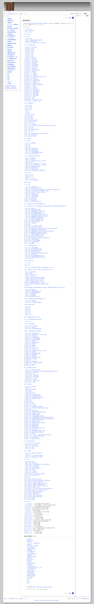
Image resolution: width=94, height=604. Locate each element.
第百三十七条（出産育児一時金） (32, 347)
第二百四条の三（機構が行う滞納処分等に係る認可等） (37, 483)
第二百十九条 (28, 529)
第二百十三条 (28, 515)
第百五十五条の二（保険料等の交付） (33, 394)
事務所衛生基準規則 (11, 68)
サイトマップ (81, 13)
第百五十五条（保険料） (31, 393)
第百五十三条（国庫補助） (31, 389)
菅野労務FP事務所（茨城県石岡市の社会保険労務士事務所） (40, 587)
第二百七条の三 (29, 505)
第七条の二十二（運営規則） (32, 74)
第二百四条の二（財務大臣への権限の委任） (35, 481)
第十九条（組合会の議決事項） (32, 120)
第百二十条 (28, 312)
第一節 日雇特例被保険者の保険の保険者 (32, 319)
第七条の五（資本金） (30, 51)
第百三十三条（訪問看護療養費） (32, 342)
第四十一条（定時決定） (31, 159)
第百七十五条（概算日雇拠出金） (32, 425)
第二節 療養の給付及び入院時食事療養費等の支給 (34, 203)
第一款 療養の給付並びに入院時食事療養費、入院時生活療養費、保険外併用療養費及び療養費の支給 (45, 206)
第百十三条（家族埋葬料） (31, 295)
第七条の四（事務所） (30, 49)
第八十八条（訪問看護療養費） (32, 247)
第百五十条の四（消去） (31, 373)
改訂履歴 (9, 83)
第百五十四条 (28, 390)
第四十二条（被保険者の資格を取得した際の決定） (36, 160)
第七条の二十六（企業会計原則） (32, 79)
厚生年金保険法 (10, 47)
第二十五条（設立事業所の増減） (32, 129)
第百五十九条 (28, 399)
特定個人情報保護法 (11, 66)
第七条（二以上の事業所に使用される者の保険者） (36, 42)
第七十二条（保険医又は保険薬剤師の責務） (35, 220)
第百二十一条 (28, 313)
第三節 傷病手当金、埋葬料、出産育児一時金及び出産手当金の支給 (38, 269)
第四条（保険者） (29, 38)
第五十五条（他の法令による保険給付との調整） (36, 192)
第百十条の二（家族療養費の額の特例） (34, 291)
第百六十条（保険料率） (31, 403)
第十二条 (27, 110)
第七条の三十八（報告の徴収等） (32, 95)
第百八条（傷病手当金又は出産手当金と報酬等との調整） (37, 283)
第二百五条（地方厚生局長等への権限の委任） (35, 491)
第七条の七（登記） (30, 53)
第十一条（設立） (29, 109)
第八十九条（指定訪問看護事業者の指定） (34, 249)
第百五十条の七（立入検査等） (32, 377)
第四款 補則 (27, 265)
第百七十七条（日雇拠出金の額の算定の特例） (35, 428)
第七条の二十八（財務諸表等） (32, 82)
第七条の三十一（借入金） (31, 86)
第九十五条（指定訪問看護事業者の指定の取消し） (36, 257)
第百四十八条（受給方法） (31, 364)
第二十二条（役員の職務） (31, 124)
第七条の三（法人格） (30, 48)
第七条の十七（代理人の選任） (32, 67)
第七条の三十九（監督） (31, 96)
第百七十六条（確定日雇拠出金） (32, 426)
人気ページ (9, 81)
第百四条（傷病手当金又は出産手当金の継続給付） (36, 278)
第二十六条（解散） (30, 130)
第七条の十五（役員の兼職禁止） (32, 64)
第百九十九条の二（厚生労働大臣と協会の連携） (36, 473)
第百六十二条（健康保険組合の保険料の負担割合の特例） (37, 407)
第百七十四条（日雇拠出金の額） (32, 424)
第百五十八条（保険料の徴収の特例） (33, 398)
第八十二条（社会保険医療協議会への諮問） (35, 235)
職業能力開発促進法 (11, 53)
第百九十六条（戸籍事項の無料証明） (33, 468)
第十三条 (27, 112)
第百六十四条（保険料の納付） (32, 410)
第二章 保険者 (27, 34)
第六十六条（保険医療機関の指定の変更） (34, 212)
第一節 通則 (27, 36)
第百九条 (27, 285)
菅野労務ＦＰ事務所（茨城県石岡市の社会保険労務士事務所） (47, 600)
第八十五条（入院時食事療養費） (32, 239)
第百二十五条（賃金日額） (31, 327)
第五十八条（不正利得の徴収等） (32, 196)
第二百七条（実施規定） (31, 499)
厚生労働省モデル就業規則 (12, 28)
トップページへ (30, 585)
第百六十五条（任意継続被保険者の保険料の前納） (36, 411)
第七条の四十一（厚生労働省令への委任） (34, 99)
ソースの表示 (8, 13)
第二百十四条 (28, 521)
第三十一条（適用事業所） (31, 142)
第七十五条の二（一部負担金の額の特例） (34, 225)
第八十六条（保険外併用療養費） (32, 241)
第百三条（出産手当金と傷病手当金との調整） (35, 277)
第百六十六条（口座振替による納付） (33, 413)
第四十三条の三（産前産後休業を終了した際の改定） (36, 164)
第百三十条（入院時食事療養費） (32, 337)
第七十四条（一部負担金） (31, 223)
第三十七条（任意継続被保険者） (32, 151)
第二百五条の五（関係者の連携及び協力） (34, 496)
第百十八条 (28, 309)
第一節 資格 (27, 140)
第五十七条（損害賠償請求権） (32, 194)
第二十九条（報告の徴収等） (32, 134)
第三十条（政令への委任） (31, 136)
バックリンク (24, 13)
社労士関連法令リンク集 (12, 56)
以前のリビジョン (16, 13)
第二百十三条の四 (29, 519)
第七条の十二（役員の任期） (32, 60)
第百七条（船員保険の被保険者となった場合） (35, 282)
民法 (8, 73)
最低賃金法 (9, 26)
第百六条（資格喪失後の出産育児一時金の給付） (36, 281)
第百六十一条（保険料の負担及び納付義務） (35, 406)
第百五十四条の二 (29, 391)
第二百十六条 (28, 523)
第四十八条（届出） (30, 174)
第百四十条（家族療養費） (31, 351)
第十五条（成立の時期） (31, 114)
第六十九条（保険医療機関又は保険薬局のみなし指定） (37, 216)
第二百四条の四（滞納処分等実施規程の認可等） (36, 484)
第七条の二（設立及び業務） (32, 47)
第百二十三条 (28, 321)
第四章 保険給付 (27, 182)
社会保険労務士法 (11, 54)
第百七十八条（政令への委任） (32, 429)
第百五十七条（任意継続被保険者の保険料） (35, 397)
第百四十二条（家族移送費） (32, 354)
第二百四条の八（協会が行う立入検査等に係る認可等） (37, 489)
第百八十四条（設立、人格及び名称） (33, 443)
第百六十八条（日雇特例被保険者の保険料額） (35, 416)
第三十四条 (28, 146)
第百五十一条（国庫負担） (31, 386)
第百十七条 (28, 308)
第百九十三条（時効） (30, 461)
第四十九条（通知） (30, 176)
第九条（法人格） (29, 106)
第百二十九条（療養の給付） (32, 335)
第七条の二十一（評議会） (31, 72)
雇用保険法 (9, 41)
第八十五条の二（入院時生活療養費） (33, 240)
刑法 (8, 79)
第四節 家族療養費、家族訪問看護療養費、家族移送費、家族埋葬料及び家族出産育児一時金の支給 (44, 287)
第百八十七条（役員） (30, 447)
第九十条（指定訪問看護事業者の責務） (34, 250)
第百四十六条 (28, 360)
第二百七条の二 (29, 503)
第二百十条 (28, 510)
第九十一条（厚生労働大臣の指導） (33, 251)
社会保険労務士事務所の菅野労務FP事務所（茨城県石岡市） (37, 23)
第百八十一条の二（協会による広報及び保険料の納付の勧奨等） (39, 434)
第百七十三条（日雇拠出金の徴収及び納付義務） (36, 422)
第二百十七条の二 (29, 526)
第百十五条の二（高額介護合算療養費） (34, 302)
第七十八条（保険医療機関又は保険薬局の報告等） (36, 229)
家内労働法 (29, 564)
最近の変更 (74, 13)
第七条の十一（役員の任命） (32, 59)
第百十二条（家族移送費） (31, 293)
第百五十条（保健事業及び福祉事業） (33, 369)
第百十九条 (28, 310)
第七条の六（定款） (30, 52)
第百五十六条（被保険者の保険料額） (33, 395)
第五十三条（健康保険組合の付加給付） (34, 188)
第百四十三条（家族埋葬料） (32, 356)
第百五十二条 (28, 387)
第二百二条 (28, 477)
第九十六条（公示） (30, 258)
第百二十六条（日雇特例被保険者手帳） (34, 328)
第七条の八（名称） (30, 55)
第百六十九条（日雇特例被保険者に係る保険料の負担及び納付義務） (40, 417)
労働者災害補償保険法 (11, 39)
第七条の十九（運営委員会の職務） (33, 70)
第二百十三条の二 (29, 517)
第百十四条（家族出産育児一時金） (33, 296)
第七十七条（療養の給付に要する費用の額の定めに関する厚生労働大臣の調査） (42, 228)
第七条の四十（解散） (30, 98)
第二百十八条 (28, 527)
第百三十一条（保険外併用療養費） (33, 339)
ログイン (88, 13)
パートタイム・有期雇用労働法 (33, 543)
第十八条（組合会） (30, 118)
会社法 (8, 77)
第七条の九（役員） (30, 56)
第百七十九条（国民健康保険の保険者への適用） (36, 430)
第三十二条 (28, 144)
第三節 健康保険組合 (28, 103)
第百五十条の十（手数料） (31, 381)
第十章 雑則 (26, 459)
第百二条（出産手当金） (31, 275)
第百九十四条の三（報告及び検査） (33, 465)
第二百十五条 (28, 522)
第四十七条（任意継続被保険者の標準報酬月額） (36, 170)
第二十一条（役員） (30, 122)
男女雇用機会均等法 (11, 35)
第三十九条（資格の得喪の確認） (32, 153)
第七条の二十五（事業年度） (32, 78)
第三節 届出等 (27, 172)
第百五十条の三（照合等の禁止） (32, 372)
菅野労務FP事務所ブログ (11, 85)
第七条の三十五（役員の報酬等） (32, 91)
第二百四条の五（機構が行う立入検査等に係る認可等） (37, 485)
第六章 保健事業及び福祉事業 (30, 367)
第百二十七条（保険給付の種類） (32, 333)
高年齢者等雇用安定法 (11, 32)
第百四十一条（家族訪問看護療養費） (33, 353)
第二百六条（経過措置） (31, 497)
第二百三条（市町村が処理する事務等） (34, 479)
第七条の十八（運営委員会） (32, 68)
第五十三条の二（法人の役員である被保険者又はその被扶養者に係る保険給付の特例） (43, 189)
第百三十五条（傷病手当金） (32, 345)
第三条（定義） (29, 31)
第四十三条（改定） (30, 162)
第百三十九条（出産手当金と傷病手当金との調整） (36, 350)
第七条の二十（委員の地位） (32, 71)
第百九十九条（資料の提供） (32, 472)
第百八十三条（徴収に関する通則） (33, 438)
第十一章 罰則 (27, 501)
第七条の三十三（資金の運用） (32, 88)
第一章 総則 (26, 27)
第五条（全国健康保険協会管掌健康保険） (34, 40)
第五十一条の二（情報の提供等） (32, 180)
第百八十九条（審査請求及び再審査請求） (34, 453)
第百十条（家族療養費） (31, 289)
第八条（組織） (29, 105)
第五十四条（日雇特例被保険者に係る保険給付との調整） (37, 190)
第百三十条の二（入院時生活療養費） (33, 338)
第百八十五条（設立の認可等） (32, 444)
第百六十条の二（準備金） (31, 405)
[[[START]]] (9, 10)
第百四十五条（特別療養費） (32, 358)
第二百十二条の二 (29, 514)
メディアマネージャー (77, 598)
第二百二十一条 (29, 531)
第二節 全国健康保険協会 (29, 44)
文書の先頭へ (87, 598)
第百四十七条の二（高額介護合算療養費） (34, 362)
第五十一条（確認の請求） (31, 178)
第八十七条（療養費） (30, 243)
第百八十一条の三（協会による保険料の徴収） (35, 436)
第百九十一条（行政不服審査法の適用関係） (35, 455)
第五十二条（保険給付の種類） (32, 186)
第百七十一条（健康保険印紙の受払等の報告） (35, 420)
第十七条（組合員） (30, 117)
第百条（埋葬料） (29, 273)
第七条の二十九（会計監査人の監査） (33, 83)
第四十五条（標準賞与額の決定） (32, 167)
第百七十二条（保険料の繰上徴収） (33, 421)
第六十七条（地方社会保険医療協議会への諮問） (36, 213)
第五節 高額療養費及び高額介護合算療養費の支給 (34, 298)
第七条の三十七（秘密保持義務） (32, 94)
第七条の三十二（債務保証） (32, 87)
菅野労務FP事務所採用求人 (11, 88)
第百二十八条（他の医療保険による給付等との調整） (36, 334)
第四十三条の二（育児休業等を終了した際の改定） (36, 163)
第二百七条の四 (29, 506)
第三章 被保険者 (27, 138)
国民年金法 (9, 49)
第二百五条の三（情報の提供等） (32, 493)
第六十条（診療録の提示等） (32, 198)
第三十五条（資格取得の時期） (32, 148)
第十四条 (27, 113)
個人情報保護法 (10, 64)
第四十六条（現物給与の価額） (32, 168)
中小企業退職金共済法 (11, 58)
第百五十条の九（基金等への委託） (33, 380)
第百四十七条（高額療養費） (32, 361)
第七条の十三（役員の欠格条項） (32, 61)
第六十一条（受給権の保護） (32, 200)
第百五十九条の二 (29, 401)
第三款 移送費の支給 (28, 260)
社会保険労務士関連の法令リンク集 (34, 567)
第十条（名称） (29, 108)
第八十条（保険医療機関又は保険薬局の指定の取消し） (37, 232)
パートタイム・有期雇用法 (12, 24)
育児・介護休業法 (11, 30)
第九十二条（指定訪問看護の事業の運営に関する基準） (37, 253)
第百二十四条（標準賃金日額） (32, 326)
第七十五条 (28, 224)
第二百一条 (28, 476)
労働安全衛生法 (10, 20)
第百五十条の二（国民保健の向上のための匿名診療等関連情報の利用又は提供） (42, 371)
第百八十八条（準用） (30, 448)
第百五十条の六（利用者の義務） (32, 376)
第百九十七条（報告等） (31, 469)
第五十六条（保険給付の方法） (32, 193)
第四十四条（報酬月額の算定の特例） (33, 166)
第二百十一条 (28, 511)
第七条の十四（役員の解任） (32, 63)
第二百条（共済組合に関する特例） (33, 475)
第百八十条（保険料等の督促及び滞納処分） (35, 432)
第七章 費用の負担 (28, 384)
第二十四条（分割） (30, 128)
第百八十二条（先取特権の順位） (32, 437)
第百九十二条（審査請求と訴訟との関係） (34, 457)
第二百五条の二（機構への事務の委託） (34, 492)
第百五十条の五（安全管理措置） (32, 375)
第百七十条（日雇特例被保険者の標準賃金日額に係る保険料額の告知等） (40, 418)
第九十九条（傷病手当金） (31, 271)
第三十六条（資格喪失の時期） (32, 149)
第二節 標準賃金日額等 (29, 323)
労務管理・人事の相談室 (11, 87)
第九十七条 (28, 262)
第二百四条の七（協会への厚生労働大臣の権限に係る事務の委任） (39, 488)
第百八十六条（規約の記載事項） (32, 445)
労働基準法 (9, 18)
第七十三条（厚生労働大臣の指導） (33, 221)
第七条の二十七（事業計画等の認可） (33, 80)
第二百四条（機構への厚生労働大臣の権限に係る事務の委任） (38, 480)
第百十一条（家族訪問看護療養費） (33, 292)
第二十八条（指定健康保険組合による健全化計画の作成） (37, 133)
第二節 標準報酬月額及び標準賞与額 (32, 155)
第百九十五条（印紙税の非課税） (32, 467)
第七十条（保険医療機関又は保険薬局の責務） (35, 217)
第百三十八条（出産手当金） (32, 349)
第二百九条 (28, 509)
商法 (8, 75)
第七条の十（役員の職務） (31, 57)
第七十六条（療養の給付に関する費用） (34, 227)
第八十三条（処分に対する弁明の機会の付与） (35, 236)
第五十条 (27, 177)
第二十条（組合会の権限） (31, 121)
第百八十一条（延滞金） (31, 433)
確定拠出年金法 (10, 60)
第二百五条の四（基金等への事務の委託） (34, 495)
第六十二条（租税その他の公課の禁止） (34, 201)
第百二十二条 (28, 314)
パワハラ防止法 (10, 37)
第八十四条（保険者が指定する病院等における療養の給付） (38, 237)
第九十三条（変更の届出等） (32, 254)
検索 (87, 15)
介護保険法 (9, 51)
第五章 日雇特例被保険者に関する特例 (32, 317)
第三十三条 (28, 145)
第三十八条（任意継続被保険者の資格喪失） (35, 152)
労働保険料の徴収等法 (11, 43)
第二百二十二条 (29, 533)
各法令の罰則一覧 (11, 70)
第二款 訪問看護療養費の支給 (30, 245)
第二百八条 (28, 507)
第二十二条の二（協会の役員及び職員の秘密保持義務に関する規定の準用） (41, 125)
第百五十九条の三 (29, 402)
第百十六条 (28, 306)
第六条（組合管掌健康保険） (32, 41)
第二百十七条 (28, 525)
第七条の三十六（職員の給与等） (32, 92)
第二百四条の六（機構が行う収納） (33, 487)
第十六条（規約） (29, 116)
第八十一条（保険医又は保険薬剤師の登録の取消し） (36, 233)
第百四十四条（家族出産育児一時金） (33, 357)
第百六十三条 (28, 409)
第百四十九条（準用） (30, 365)
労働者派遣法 (10, 34)
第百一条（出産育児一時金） (32, 274)
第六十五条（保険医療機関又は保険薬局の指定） (36, 211)
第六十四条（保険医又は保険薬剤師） (33, 209)
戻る (70, 598)
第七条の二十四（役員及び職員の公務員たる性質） (36, 76)
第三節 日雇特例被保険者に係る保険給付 (32, 330)
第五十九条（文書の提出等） (32, 197)
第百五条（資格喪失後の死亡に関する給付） (35, 279)
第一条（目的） (29, 29)
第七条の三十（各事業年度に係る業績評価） (35, 84)
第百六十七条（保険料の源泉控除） (33, 414)
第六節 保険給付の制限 (29, 304)
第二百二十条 (28, 530)
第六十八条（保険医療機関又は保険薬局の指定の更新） (37, 215)
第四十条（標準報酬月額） (31, 158)
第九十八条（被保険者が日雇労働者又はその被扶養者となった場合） (40, 267)
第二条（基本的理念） (30, 30)
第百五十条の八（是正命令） (32, 379)
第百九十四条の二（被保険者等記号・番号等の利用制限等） (38, 464)
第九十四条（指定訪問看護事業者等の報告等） (35, 255)
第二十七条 (28, 132)
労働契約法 (9, 22)
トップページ (7, 16)
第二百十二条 (28, 513)
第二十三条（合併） (30, 126)
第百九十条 (28, 454)
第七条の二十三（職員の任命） (32, 75)
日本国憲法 (9, 71)
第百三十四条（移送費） (31, 343)
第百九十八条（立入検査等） (32, 471)
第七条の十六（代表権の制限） (32, 66)
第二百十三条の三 (29, 518)
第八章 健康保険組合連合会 (29, 441)
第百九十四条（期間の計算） (32, 462)
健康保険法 (9, 11)
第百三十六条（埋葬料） (31, 346)
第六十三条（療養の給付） (31, 208)
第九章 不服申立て (28, 450)
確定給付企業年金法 (11, 62)
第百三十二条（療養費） (31, 341)
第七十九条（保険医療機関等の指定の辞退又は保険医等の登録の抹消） (40, 231)
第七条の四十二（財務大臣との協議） (33, 100)
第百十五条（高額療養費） (31, 300)
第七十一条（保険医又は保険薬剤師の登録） (35, 219)
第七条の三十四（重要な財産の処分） (33, 90)
